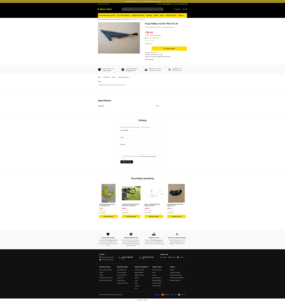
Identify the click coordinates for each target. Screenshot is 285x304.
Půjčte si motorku (157, 240)
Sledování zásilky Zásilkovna (177, 277)
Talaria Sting (120, 277)
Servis (153, 272)
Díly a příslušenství (106, 19)
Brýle (136, 283)
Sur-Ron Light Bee (121, 272)
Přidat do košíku (170, 48)
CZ (98, 4)
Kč (104, 4)
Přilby (136, 280)
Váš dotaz (123, 144)
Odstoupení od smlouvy (176, 275)
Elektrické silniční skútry (105, 280)
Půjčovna (151, 68)
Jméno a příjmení (124, 130)
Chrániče (137, 285)
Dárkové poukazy (156, 277)
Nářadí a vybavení (139, 272)
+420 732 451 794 (147, 257)
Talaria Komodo (121, 280)
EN (101, 4)
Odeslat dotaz (126, 162)
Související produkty (123, 77)
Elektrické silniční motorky (106, 277)
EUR (107, 4)
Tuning (154, 275)
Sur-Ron (109, 70)
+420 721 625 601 (127, 257)
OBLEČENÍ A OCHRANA (138, 15)
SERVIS (162, 15)
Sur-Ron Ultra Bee (121, 275)
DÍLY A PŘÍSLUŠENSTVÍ (123, 15)
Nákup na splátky (156, 280)
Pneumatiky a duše (139, 270)
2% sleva (175, 68)
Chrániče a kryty (126, 19)
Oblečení (137, 277)
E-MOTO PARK (106, 294)
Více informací (157, 1)
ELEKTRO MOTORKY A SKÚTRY (107, 15)
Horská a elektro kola (122, 283)
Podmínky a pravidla (175, 272)
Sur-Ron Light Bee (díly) (116, 19)
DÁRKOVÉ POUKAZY (171, 15)
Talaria (104, 70)
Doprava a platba (156, 285)
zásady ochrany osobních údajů (149, 156)
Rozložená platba (156, 283)
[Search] (161, 9)
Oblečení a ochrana (139, 275)
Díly (131, 242)
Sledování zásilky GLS (175, 280)
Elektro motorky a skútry (105, 270)
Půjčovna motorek (157, 270)
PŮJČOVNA (149, 15)
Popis (99, 77)
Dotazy (114, 77)
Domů (99, 19)
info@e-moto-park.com (108, 259)
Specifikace (106, 77)
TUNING (156, 15)
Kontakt (172, 270)
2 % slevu (177, 242)
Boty (136, 288)
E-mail (122, 137)
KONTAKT (181, 15)
